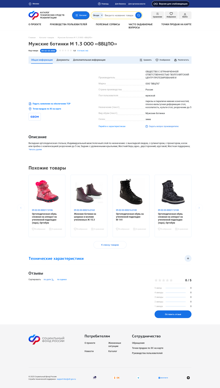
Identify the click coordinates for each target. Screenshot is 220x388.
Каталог (112, 351)
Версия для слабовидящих (173, 3)
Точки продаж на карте (176, 24)
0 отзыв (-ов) (82, 51)
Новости (89, 351)
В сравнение (56, 229)
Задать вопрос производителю (164, 126)
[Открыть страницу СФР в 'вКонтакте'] (163, 377)
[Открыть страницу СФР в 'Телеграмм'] (138, 377)
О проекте (35, 24)
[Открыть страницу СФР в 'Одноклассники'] (116, 377)
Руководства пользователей (68, 24)
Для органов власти (136, 4)
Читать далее (35, 149)
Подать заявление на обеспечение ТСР (51, 104)
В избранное (164, 60)
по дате (47, 279)
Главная (32, 37)
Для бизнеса (120, 4)
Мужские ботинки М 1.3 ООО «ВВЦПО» (73, 43)
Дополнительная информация (89, 59)
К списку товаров (110, 244)
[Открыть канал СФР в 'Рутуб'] (94, 377)
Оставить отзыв (173, 314)
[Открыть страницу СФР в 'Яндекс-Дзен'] (188, 377)
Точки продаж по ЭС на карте (47, 109)
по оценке (62, 279)
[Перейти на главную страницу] (46, 15)
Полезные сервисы (108, 24)
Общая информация (42, 59)
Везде (96, 15)
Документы (63, 59)
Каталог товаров (46, 37)
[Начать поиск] (138, 15)
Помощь (105, 4)
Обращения (138, 343)
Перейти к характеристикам (112, 126)
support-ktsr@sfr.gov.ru (66, 379)
